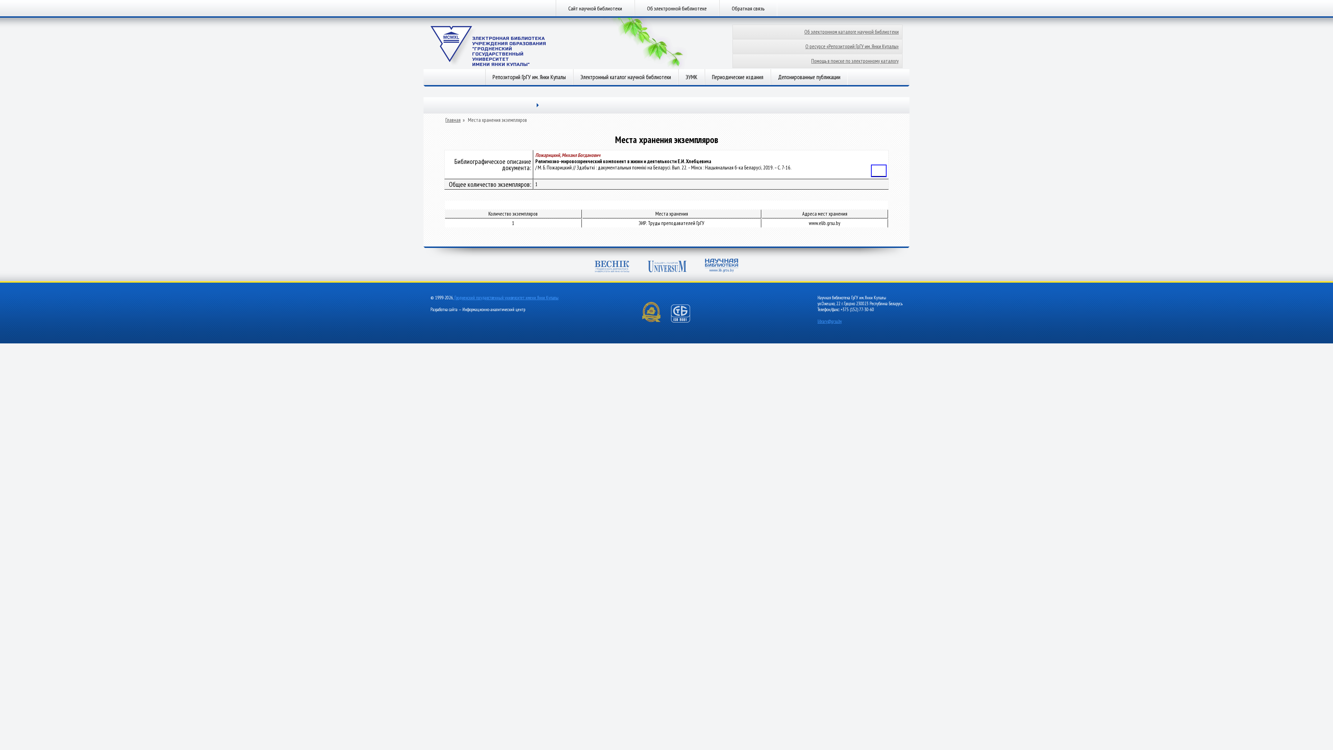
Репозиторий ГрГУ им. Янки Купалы (529, 77)
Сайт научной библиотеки (595, 8)
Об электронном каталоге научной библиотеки (851, 31)
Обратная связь (748, 8)
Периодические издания (737, 77)
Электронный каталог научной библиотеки (625, 77)
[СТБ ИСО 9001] (685, 321)
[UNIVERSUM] (667, 267)
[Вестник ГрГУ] (612, 267)
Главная (453, 120)
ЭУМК (691, 77)
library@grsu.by (830, 321)
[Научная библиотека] (721, 266)
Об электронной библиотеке (677, 8)
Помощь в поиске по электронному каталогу (855, 61)
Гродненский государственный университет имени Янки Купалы (506, 298)
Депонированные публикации (809, 77)
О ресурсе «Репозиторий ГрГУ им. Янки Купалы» (852, 46)
